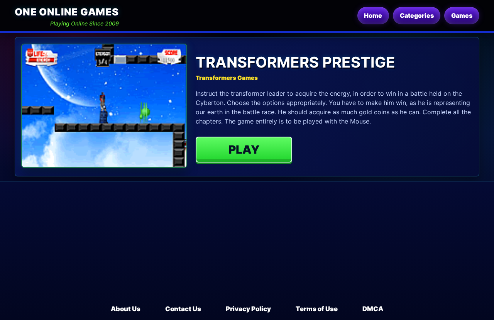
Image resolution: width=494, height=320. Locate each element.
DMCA (372, 309)
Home (373, 15)
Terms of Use (317, 309)
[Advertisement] (247, 246)
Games (461, 15)
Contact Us (183, 309)
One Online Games (66, 12)
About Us (125, 309)
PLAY (244, 149)
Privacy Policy (248, 309)
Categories (417, 15)
